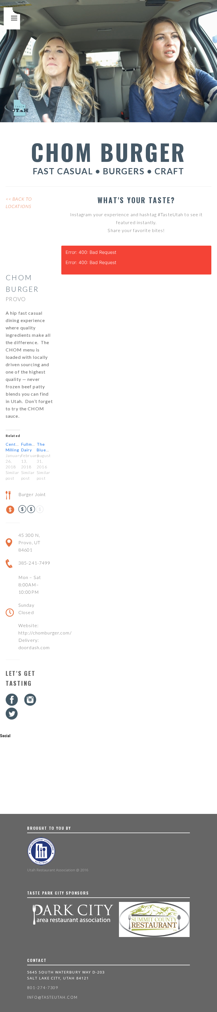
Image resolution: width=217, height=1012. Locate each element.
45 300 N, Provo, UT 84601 (29, 542)
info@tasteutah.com (52, 997)
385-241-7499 (34, 562)
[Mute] (211, 117)
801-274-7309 (42, 987)
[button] (14, 18)
